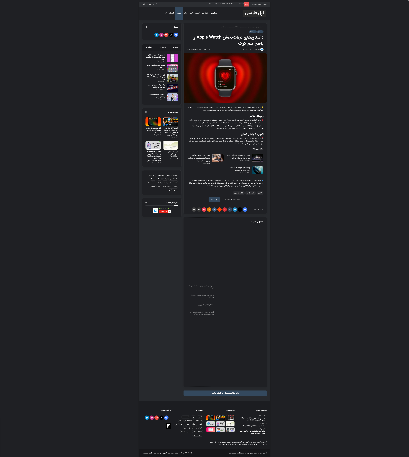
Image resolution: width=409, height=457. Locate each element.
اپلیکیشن (145, 453)
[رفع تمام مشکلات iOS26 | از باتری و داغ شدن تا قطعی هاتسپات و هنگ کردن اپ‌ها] (210, 423)
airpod (175, 175)
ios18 (165, 179)
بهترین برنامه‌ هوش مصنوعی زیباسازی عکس (156, 95)
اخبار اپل (205, 13)
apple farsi (161, 175)
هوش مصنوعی (173, 190)
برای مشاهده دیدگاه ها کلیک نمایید (225, 393)
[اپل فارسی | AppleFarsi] (254, 13)
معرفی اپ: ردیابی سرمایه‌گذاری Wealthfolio (173, 153)
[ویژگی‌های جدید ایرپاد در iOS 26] (210, 429)
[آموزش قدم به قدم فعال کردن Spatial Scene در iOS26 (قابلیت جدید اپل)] (230, 429)
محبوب (175, 47)
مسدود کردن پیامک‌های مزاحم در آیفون (156, 66)
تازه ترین (163, 47)
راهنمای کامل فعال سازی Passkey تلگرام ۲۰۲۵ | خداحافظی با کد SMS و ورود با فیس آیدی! (171, 131)
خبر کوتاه (253, 32)
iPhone (153, 179)
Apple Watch (173, 179)
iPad (159, 179)
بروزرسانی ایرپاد (167, 186)
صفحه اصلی (174, 453)
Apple (168, 175)
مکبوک (153, 186)
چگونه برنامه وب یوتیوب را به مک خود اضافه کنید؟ (241, 239)
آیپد (191, 13)
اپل (259, 193)
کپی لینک (214, 200)
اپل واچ (179, 13)
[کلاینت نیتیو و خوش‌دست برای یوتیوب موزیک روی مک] (230, 417)
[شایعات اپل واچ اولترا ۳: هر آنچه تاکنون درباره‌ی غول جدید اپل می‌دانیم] (257, 158)
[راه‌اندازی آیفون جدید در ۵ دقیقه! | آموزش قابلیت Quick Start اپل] (220, 429)
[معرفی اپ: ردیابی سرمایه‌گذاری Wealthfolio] (170, 145)
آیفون (197, 13)
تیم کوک (250, 193)
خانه (260, 27)
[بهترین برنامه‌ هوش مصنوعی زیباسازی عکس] (172, 97)
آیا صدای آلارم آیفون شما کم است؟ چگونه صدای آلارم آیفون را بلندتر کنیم (155, 57)
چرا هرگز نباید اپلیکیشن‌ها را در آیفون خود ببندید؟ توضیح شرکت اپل (155, 77)
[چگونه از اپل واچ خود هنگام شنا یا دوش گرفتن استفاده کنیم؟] (257, 170)
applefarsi (152, 175)
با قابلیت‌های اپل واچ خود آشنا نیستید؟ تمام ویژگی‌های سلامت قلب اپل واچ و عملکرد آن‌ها (199, 158)
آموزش (171, 13)
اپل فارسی (214, 13)
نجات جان (238, 193)
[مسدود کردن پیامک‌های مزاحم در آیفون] (172, 68)
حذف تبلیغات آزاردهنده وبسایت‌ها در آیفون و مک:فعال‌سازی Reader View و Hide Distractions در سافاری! (153, 156)
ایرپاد (175, 186)
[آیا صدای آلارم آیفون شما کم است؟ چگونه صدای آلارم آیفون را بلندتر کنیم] (172, 58)
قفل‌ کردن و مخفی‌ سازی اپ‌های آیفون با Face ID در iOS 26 (226, 3)
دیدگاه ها (149, 47)
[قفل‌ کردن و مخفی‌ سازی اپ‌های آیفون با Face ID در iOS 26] (153, 121)
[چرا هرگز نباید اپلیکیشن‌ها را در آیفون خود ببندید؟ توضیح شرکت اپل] (172, 78)
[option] (225, 238)
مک (185, 13)
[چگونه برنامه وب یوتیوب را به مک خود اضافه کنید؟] (172, 88)
